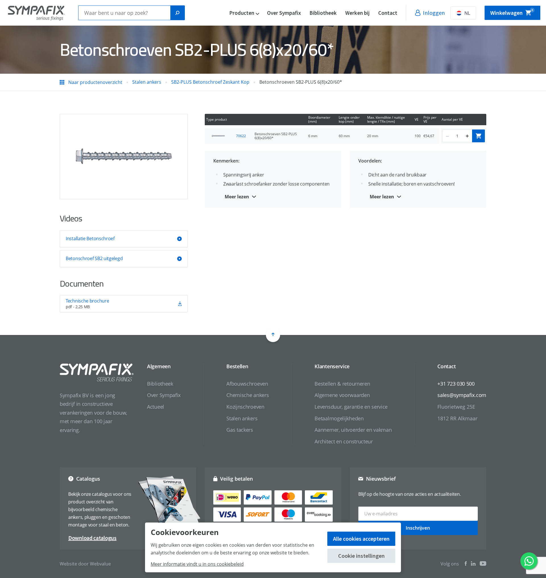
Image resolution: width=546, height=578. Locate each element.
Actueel (155, 406)
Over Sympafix (284, 12)
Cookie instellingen (361, 555)
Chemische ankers (247, 395)
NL (467, 13)
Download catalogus (92, 537)
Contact (387, 12)
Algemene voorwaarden (342, 395)
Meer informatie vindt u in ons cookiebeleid (197, 564)
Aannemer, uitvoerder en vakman (353, 429)
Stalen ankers (241, 418)
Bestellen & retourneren (342, 383)
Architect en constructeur (344, 441)
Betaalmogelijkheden (339, 418)
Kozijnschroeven (245, 406)
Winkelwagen (511, 12)
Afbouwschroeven (247, 383)
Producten (241, 12)
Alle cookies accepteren (361, 538)
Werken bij (357, 12)
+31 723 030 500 (456, 383)
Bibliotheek (323, 12)
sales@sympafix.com (461, 395)
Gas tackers (239, 429)
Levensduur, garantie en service (351, 406)
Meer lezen (237, 196)
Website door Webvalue (85, 563)
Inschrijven (418, 527)
